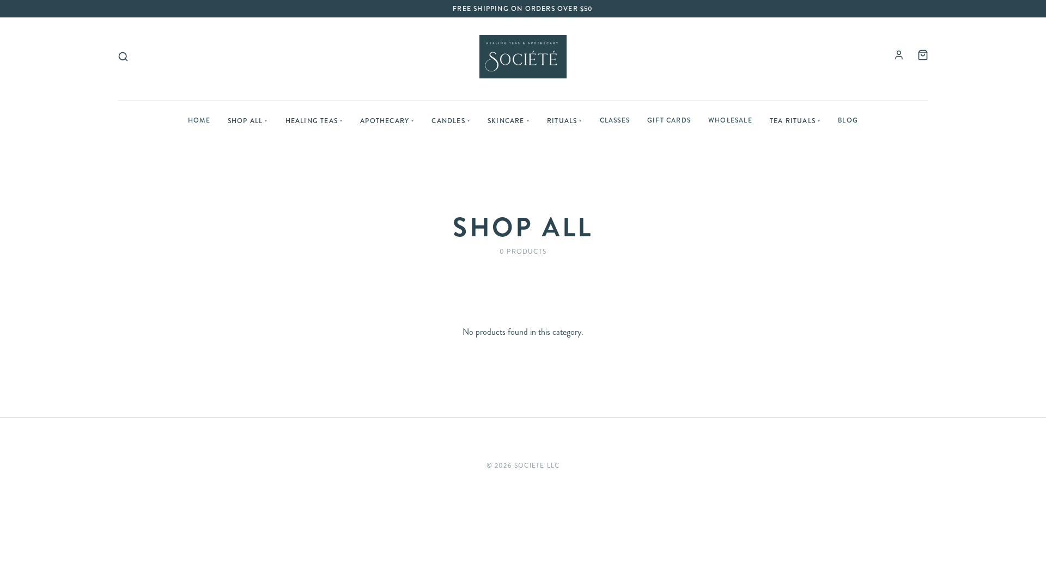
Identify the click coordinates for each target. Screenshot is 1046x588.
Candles (450, 121)
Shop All (248, 121)
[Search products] (123, 56)
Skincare (509, 121)
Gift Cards (669, 120)
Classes (615, 120)
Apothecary (387, 121)
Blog (848, 120)
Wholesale (730, 120)
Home (199, 120)
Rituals (564, 121)
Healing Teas (314, 121)
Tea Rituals (795, 121)
